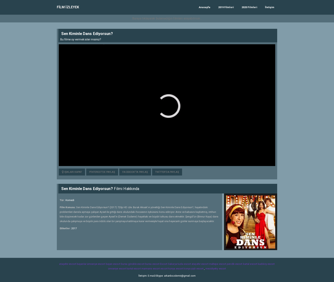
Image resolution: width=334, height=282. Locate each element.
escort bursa (120, 263)
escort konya (167, 268)
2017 (74, 228)
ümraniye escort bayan (99, 263)
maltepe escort (217, 263)
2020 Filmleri (249, 7)
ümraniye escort (117, 268)
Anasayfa (204, 7)
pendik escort (234, 263)
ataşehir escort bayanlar (72, 263)
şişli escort (197, 268)
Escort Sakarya (168, 263)
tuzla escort (184, 263)
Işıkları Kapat (73, 171)
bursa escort (152, 263)
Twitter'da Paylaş (167, 171)
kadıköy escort (266, 263)
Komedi (70, 200)
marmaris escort (150, 268)
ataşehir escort (200, 263)
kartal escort (250, 263)
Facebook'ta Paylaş (135, 171)
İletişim (269, 7)
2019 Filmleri (226, 7)
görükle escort (136, 263)
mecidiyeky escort (215, 268)
